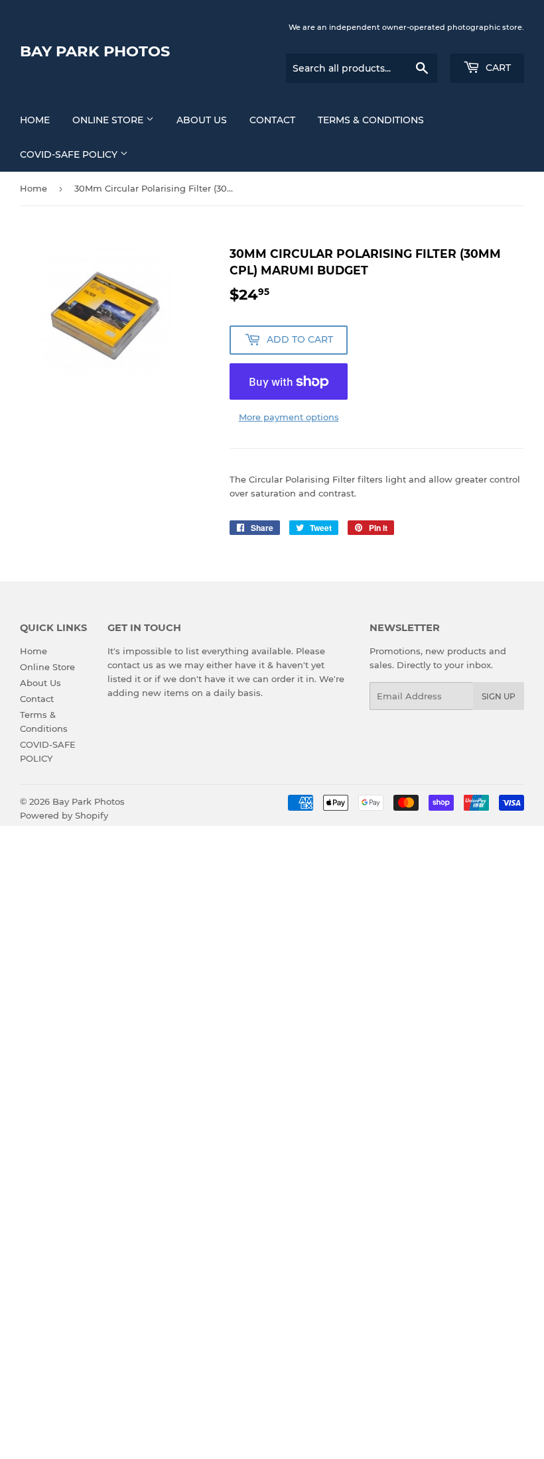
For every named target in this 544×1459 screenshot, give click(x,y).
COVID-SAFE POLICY (70, 154)
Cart (497, 68)
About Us (201, 120)
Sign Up (498, 696)
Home (35, 120)
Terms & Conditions (371, 120)
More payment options (289, 417)
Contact (272, 120)
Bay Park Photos (95, 51)
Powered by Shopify (64, 815)
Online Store (109, 120)
